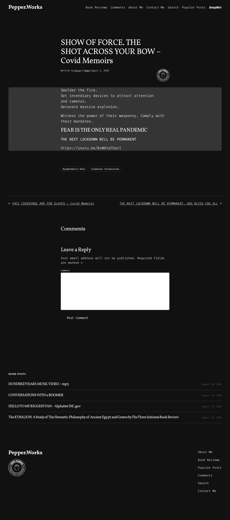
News (87, 70)
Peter (77, 70)
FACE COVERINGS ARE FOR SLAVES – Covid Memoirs (53, 203)
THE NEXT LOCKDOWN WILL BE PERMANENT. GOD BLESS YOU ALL (169, 203)
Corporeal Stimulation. (105, 169)
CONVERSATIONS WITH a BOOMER (35, 395)
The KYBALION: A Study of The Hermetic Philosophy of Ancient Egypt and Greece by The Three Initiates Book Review (93, 417)
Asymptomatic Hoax (74, 169)
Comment (65, 270)
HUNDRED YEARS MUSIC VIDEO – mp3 (38, 384)
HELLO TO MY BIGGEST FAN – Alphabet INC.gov (44, 406)
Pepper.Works (25, 7)
